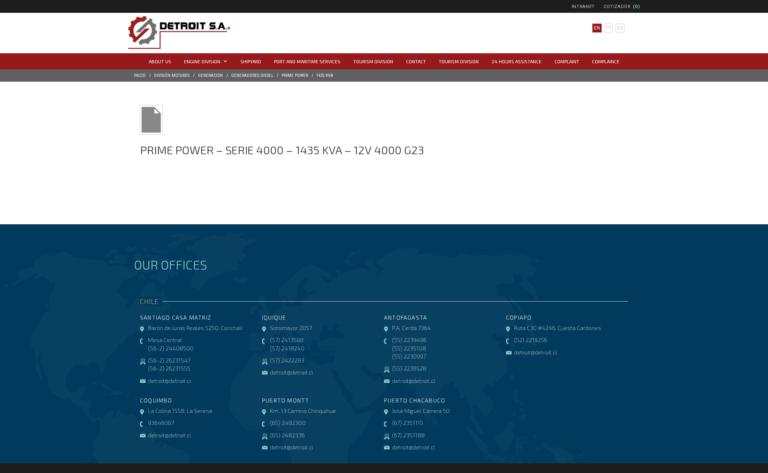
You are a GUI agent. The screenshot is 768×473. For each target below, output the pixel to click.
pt (608, 28)
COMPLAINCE (606, 61)
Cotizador (617, 6)
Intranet (583, 6)
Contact (416, 61)
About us (160, 61)
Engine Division (202, 61)
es (620, 28)
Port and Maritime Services (307, 61)
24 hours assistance (517, 61)
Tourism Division (373, 61)
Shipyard (250, 61)
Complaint (566, 61)
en (597, 28)
